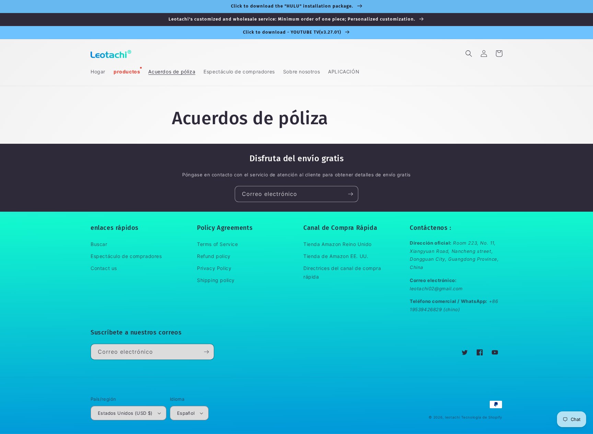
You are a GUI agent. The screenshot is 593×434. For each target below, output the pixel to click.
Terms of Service (217, 244)
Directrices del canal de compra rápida (342, 272)
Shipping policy (216, 280)
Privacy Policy (214, 268)
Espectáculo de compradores (126, 256)
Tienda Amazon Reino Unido (337, 244)
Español (186, 413)
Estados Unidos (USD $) (125, 413)
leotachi (452, 417)
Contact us (104, 268)
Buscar (99, 244)
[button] (468, 53)
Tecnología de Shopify (481, 417)
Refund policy (214, 256)
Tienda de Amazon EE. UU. (335, 256)
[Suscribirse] (350, 194)
